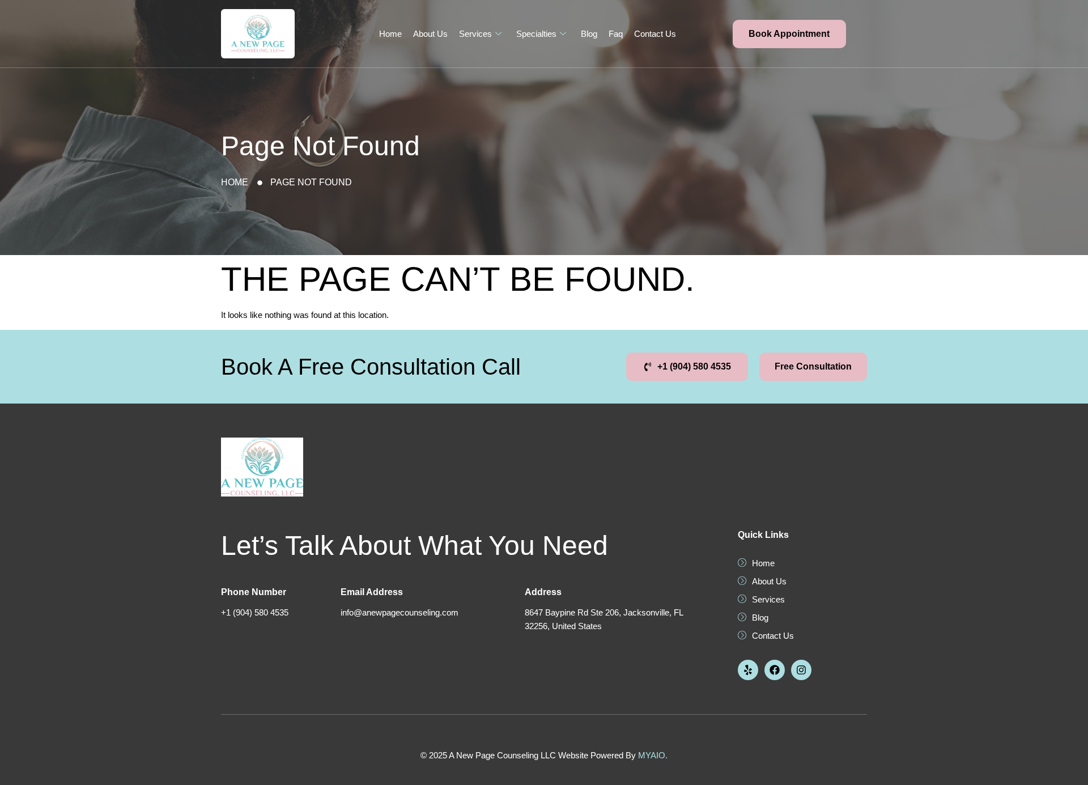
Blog (589, 34)
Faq (616, 34)
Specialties (536, 34)
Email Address (372, 592)
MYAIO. (653, 755)
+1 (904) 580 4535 (254, 612)
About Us (430, 34)
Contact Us (655, 34)
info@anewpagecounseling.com (399, 612)
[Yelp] (748, 670)
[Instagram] (801, 670)
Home (390, 34)
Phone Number (253, 592)
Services (475, 34)
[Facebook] (774, 670)
